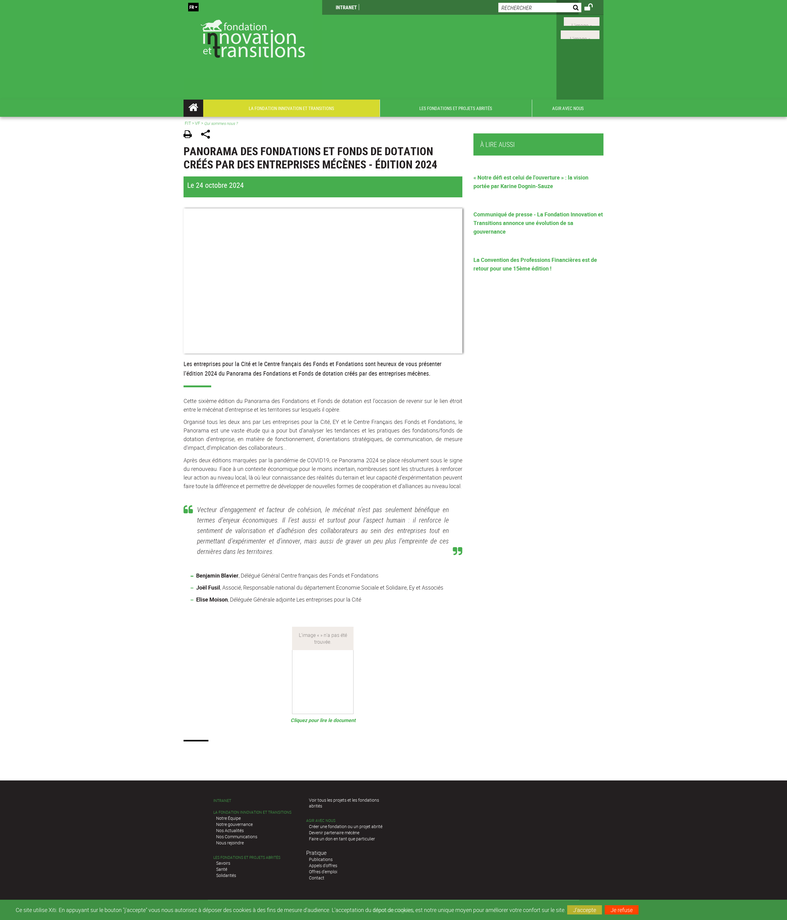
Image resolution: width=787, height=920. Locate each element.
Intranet (346, 7)
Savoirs (223, 863)
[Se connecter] (592, 8)
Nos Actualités (230, 830)
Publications (321, 859)
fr (191, 7)
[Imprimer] (190, 135)
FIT (188, 123)
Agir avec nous (320, 820)
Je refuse (622, 910)
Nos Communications (236, 836)
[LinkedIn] (580, 34)
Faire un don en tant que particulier (342, 839)
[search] (539, 7)
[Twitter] (581, 21)
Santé (221, 869)
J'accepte (584, 910)
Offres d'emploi (323, 872)
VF (197, 123)
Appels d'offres (323, 865)
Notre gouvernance (234, 824)
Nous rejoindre (230, 843)
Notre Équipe (228, 818)
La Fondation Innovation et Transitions (252, 812)
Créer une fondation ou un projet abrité (345, 826)
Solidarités (226, 875)
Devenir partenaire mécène (334, 832)
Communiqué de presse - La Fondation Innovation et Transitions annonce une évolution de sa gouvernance (538, 223)
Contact (316, 878)
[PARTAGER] (207, 135)
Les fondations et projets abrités (246, 857)
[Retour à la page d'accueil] (253, 37)
